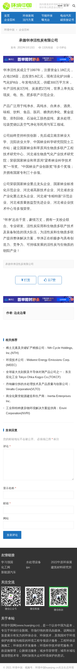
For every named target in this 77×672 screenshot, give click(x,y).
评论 (6, 446)
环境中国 (9, 29)
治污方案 (28, 19)
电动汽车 (65, 15)
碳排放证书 (67, 19)
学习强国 (7, 562)
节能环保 (47, 15)
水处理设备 (33, 562)
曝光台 (45, 19)
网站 (6, 518)
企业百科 (9, 19)
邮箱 (6, 503)
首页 (7, 15)
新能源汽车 (8, 572)
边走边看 (20, 312)
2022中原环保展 (61, 562)
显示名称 (9, 488)
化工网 (5, 567)
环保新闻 (28, 15)
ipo (28, 567)
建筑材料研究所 (61, 567)
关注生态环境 (66, 667)
